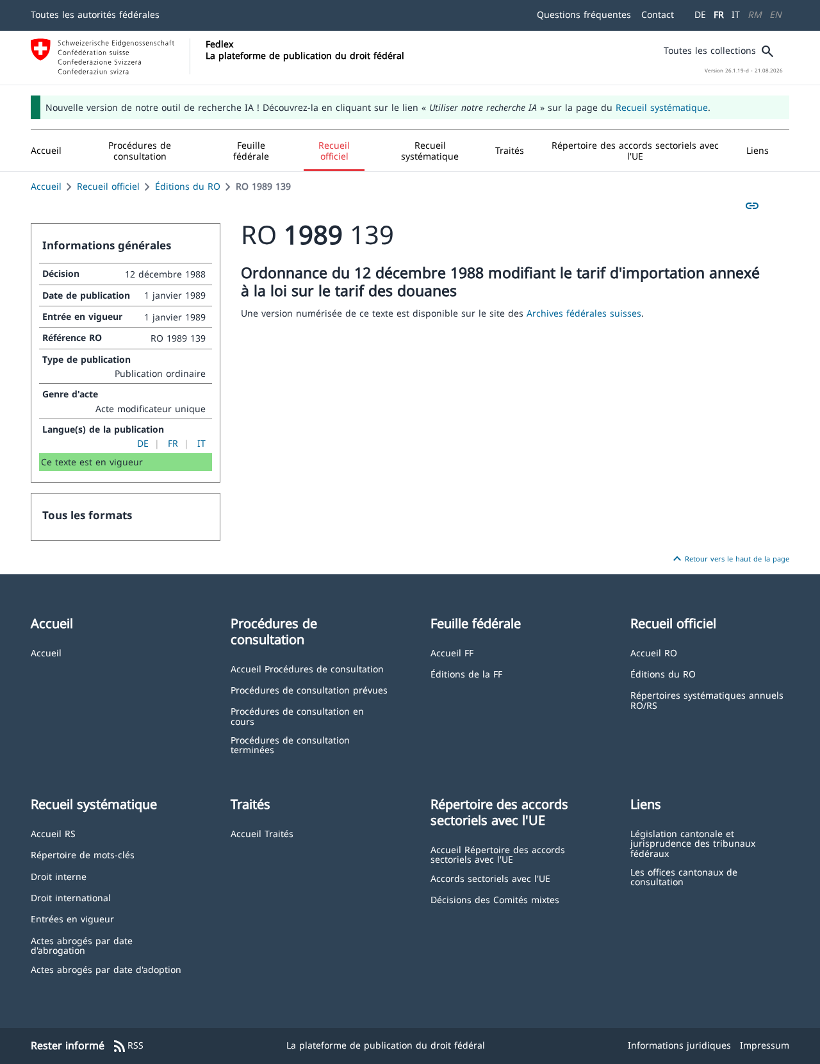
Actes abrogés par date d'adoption (106, 968)
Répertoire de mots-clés (83, 854)
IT (736, 14)
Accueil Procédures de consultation (307, 668)
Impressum (764, 1045)
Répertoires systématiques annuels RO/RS (706, 699)
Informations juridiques (679, 1045)
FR (719, 14)
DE (700, 14)
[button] (140, 150)
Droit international (71, 897)
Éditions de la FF (466, 673)
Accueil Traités (262, 832)
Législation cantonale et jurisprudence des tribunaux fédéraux (692, 842)
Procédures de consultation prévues (309, 689)
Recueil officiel (108, 186)
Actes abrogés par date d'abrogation (82, 945)
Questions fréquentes (584, 14)
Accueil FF (451, 652)
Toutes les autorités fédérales (95, 14)
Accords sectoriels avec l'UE (490, 877)
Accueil (46, 186)
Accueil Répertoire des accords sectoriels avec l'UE (497, 854)
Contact (657, 14)
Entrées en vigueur (72, 918)
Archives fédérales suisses (584, 313)
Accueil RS (53, 832)
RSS (128, 1046)
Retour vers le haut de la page (729, 559)
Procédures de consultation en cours (297, 715)
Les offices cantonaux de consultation (683, 876)
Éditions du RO (187, 186)
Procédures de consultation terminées (290, 744)
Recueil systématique (662, 107)
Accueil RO (653, 652)
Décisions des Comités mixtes (494, 899)
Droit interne (58, 875)
